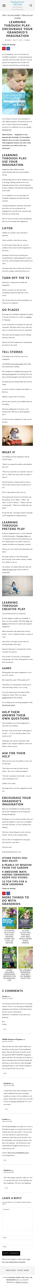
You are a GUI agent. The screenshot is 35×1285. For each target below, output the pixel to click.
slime (27, 621)
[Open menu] (4, 5)
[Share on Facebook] (8, 48)
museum (28, 317)
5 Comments (27, 40)
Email (5, 1246)
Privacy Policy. (21, 1282)
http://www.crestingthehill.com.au (18, 1152)
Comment (6, 1209)
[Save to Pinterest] (4, 48)
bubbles (4, 624)
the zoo (7, 320)
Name (5, 1237)
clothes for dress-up (8, 569)
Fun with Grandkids (14, 15)
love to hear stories (17, 364)
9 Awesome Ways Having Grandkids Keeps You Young (16, 875)
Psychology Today (22, 536)
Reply (5, 1029)
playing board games (8, 705)
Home (4, 15)
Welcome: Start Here (17, 1270)
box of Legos (10, 374)
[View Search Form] (31, 5)
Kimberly (9, 40)
